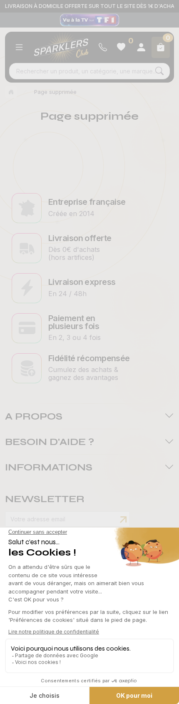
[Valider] (123, 519)
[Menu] (19, 47)
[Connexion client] (141, 47)
